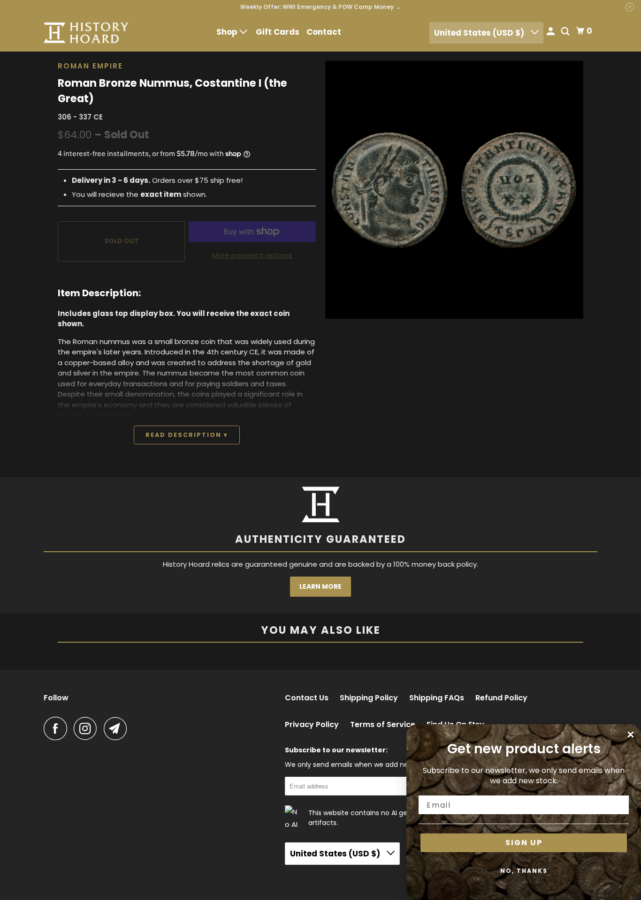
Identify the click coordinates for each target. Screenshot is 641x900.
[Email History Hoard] (118, 728)
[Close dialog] (630, 734)
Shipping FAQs (436, 698)
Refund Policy (501, 698)
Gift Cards (277, 32)
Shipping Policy (369, 698)
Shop (227, 32)
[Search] (565, 32)
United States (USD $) (480, 32)
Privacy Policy (312, 725)
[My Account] (551, 32)
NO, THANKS (524, 871)
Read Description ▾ (186, 435)
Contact (323, 32)
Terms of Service (382, 725)
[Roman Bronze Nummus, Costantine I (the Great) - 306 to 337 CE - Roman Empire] (389, 190)
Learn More (320, 586)
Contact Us (306, 698)
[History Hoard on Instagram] (88, 728)
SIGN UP (523, 842)
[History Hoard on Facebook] (58, 728)
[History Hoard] (86, 33)
